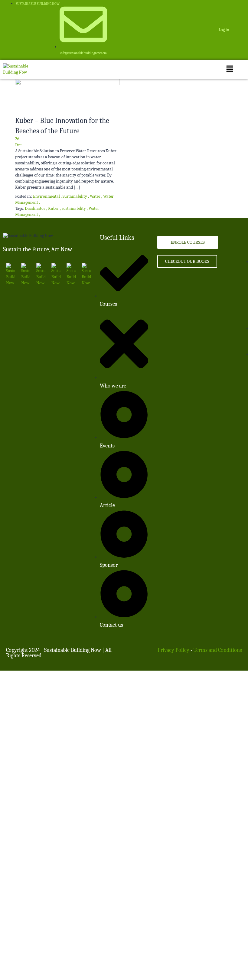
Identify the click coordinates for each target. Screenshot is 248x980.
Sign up (7, 970)
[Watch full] (67, 97)
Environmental (46, 196)
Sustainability (75, 196)
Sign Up (30, 964)
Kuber (54, 208)
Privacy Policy (173, 650)
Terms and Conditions (218, 650)
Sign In (43, 964)
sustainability (74, 208)
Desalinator (35, 208)
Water (95, 196)
